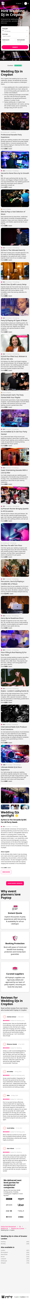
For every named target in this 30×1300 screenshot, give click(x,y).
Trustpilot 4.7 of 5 (21, 1297)
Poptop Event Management (8, 1226)
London (3, 1250)
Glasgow (3, 1263)
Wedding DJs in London (17, 1228)
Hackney (3, 1241)
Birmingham (4, 1252)
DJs (20, 1226)
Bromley (3, 1243)
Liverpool (3, 1258)
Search (19, 3)
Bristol (2, 1256)
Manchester (4, 1254)
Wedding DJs (4, 1228)
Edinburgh (4, 1261)
